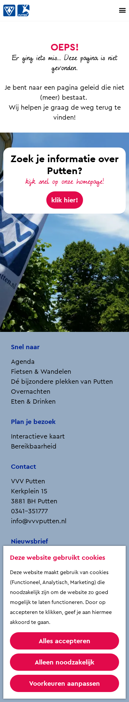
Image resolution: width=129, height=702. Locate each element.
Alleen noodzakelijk (64, 662)
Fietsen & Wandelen (41, 371)
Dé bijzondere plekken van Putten (62, 381)
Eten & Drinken (33, 401)
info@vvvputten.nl (38, 521)
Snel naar (25, 347)
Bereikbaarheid (34, 446)
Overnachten (30, 391)
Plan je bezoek (33, 421)
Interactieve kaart (38, 436)
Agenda (23, 361)
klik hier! (64, 200)
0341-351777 (29, 511)
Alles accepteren (64, 641)
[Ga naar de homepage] (23, 10)
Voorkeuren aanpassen (64, 683)
